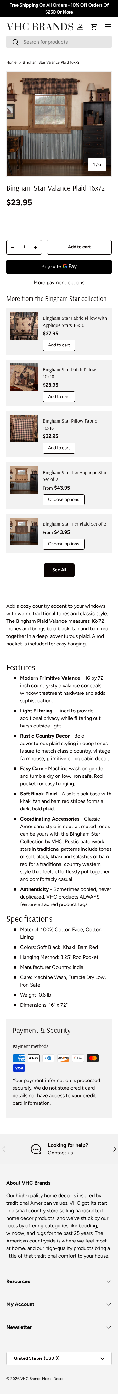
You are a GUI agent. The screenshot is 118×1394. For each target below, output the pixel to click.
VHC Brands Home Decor (42, 1378)
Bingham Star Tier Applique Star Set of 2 (75, 475)
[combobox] (59, 42)
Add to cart (79, 247)
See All (59, 570)
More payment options (59, 282)
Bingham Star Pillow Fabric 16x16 (70, 424)
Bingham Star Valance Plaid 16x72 (51, 62)
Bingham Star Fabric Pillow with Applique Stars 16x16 (75, 321)
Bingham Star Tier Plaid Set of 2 (74, 524)
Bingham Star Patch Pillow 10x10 (69, 372)
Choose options (63, 499)
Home (11, 62)
